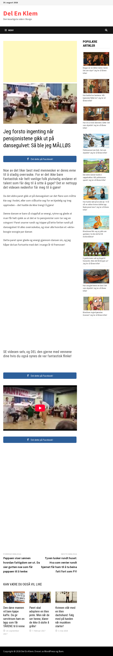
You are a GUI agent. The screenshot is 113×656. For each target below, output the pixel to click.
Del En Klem (20, 13)
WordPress (49, 651)
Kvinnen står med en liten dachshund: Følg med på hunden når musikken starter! (65, 617)
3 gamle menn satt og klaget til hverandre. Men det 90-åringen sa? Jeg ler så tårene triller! (95, 261)
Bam (61, 651)
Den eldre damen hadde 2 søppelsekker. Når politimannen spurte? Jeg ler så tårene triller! (94, 177)
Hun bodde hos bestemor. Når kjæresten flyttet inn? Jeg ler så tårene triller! (94, 98)
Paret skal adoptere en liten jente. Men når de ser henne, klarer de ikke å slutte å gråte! (39, 617)
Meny (11, 30)
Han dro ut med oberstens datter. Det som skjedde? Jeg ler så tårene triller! (96, 125)
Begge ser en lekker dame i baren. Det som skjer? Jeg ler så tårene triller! (95, 70)
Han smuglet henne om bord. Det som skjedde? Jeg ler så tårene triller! (95, 288)
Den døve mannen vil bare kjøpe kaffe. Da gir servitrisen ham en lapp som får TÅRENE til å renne (14, 617)
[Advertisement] (40, 61)
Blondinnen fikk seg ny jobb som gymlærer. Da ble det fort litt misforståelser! (95, 234)
